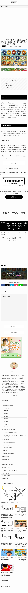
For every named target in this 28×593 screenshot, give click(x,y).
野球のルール (6, 478)
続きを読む (14, 163)
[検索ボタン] (2, 2)
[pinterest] (16, 395)
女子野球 (6, 416)
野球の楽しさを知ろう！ (8, 453)
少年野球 (6, 418)
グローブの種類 (8, 85)
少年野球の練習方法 (7, 475)
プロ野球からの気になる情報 (9, 429)
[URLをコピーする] (25, 285)
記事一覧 (4, 46)
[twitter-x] (13, 395)
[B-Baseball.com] (14, 2)
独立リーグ (6, 421)
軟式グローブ (10, 87)
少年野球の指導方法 (7, 473)
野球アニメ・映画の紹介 (8, 464)
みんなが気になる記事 (8, 405)
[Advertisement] (14, 24)
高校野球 (6, 427)
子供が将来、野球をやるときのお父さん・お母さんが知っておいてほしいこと (14, 436)
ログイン (21, 168)
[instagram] (15, 395)
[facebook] (11, 395)
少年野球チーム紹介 (7, 447)
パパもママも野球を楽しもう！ (10, 432)
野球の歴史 (5, 462)
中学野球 (6, 410)
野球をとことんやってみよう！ (10, 470)
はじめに (6, 83)
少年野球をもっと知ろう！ (9, 442)
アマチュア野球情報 (7, 408)
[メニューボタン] (25, 2)
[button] (3, 285)
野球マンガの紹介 (6, 467)
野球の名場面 (6, 456)
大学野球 (6, 413)
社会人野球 (6, 424)
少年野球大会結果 (6, 445)
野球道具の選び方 (6, 439)
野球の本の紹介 (6, 459)
